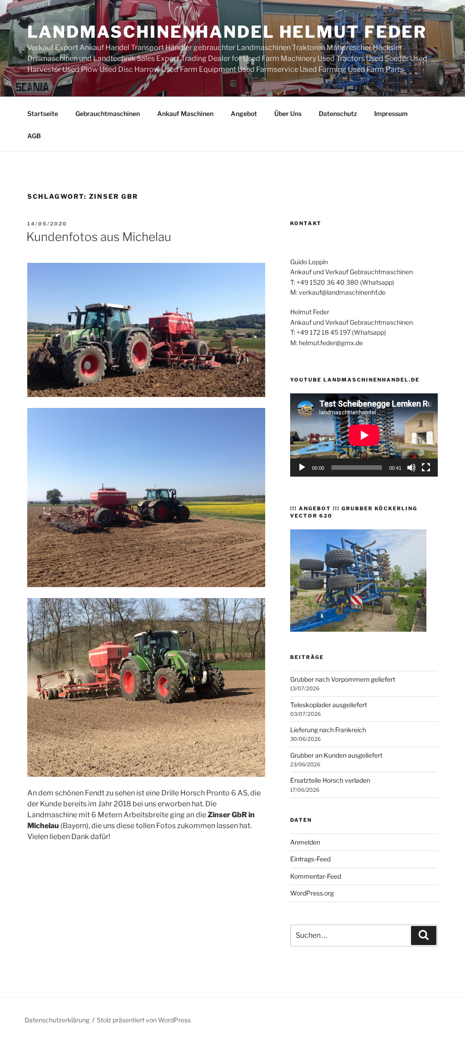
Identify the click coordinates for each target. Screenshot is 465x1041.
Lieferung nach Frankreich (328, 730)
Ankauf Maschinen (185, 113)
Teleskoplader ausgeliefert (328, 705)
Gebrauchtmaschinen (107, 113)
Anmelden (305, 842)
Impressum (391, 113)
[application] (364, 435)
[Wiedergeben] (302, 467)
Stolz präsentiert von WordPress (144, 1020)
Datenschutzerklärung (57, 1020)
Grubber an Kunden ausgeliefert (336, 755)
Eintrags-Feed (310, 859)
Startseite (42, 113)
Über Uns (288, 113)
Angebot (244, 113)
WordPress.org (312, 893)
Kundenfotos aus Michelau (98, 237)
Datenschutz (338, 113)
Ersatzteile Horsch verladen (330, 780)
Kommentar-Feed (315, 876)
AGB (34, 136)
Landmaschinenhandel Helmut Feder (227, 32)
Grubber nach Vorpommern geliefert (342, 679)
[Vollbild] (425, 467)
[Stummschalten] (411, 467)
